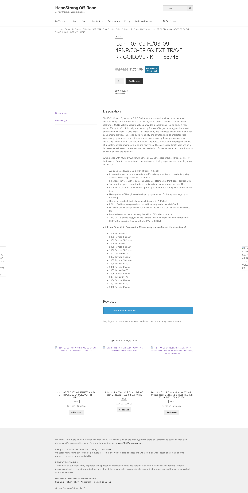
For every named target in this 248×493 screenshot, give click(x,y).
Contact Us (97, 21)
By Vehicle (60, 21)
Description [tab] (61, 113)
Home (60, 29)
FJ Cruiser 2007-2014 (92, 29)
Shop (84, 21)
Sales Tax (106, 482)
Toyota (67, 29)
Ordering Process (143, 21)
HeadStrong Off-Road (75, 7)
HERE (108, 449)
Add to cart (134, 81)
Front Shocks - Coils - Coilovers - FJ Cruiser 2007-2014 (126, 29)
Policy (127, 21)
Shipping (59, 482)
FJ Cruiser (76, 29)
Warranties (86, 482)
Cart (75, 21)
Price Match (114, 21)
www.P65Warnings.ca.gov (130, 443)
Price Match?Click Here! (152, 69)
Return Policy (72, 482)
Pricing (96, 482)
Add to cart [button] (76, 412)
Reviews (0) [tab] (61, 120)
